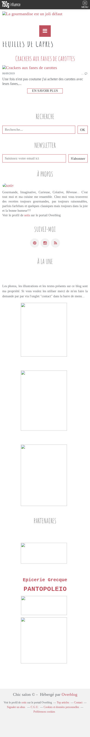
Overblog (69, 694)
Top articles (63, 702)
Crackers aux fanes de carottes (45, 58)
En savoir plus (45, 90)
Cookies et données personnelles (61, 707)
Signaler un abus (16, 707)
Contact (78, 702)
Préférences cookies (44, 711)
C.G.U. (35, 707)
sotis (27, 215)
